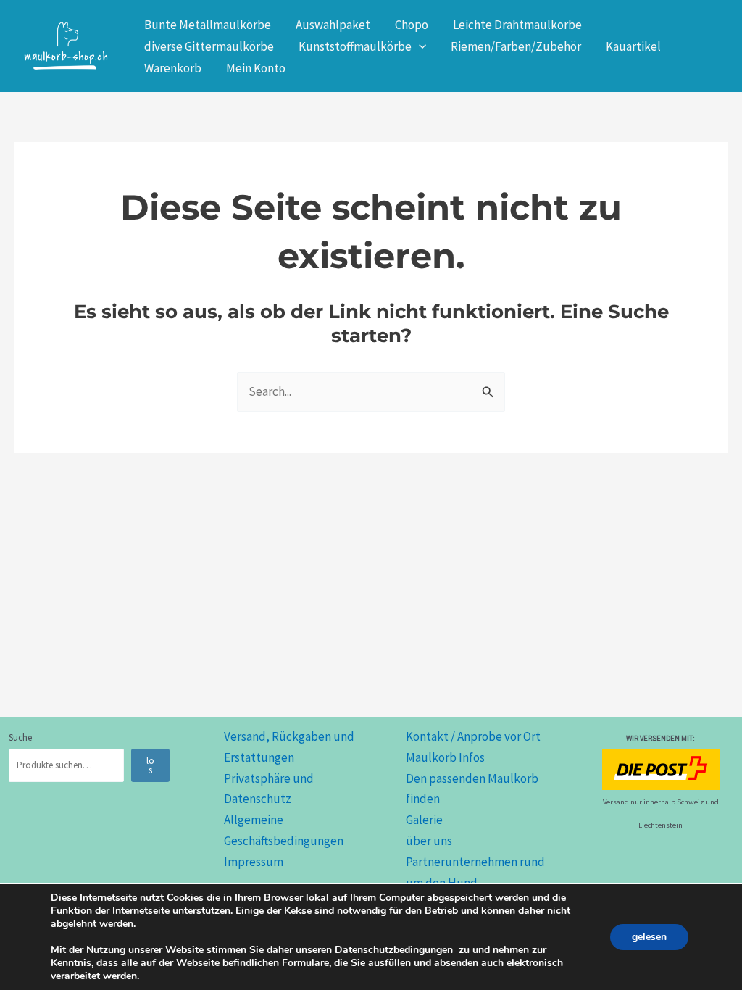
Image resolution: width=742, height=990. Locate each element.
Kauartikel (633, 46)
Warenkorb (172, 68)
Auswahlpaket (333, 25)
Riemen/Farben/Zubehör (516, 46)
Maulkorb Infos (445, 757)
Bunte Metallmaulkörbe (207, 25)
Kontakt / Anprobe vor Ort (473, 736)
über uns (429, 841)
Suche (20, 737)
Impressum (253, 862)
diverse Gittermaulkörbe (209, 46)
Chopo (411, 25)
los (150, 765)
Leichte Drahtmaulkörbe (517, 25)
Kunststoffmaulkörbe (355, 46)
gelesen (649, 937)
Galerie (424, 820)
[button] (419, 46)
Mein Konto (255, 68)
